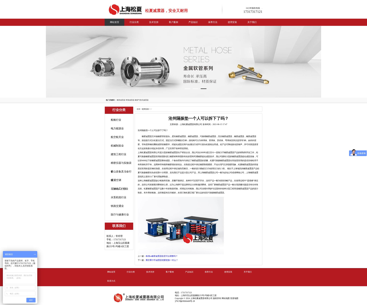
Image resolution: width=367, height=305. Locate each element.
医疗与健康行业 (120, 214)
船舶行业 (116, 119)
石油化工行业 (118, 188)
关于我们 (252, 22)
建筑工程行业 (118, 154)
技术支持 (153, 22)
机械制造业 (117, 145)
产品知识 (193, 22)
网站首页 (114, 22)
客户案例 (173, 22)
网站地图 (226, 298)
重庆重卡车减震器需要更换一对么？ (162, 260)
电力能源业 (117, 128)
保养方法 (212, 22)
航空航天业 (117, 137)
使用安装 (232, 22)
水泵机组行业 (118, 197)
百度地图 (234, 298)
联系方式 (111, 281)
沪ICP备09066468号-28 (185, 301)
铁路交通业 (117, 206)
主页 (138, 109)
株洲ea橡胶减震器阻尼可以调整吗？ (162, 256)
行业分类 (134, 22)
